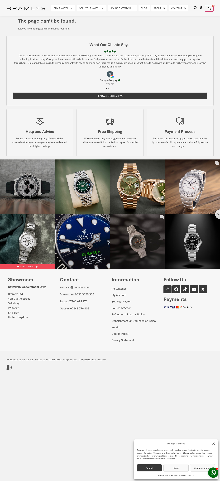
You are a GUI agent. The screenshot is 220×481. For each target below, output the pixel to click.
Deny (176, 467)
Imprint (191, 475)
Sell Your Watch (121, 294)
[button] (213, 443)
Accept (149, 467)
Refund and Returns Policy (128, 307)
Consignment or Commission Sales (134, 313)
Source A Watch (121, 300)
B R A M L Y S (26, 8)
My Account (119, 287)
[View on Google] (110, 67)
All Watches (119, 281)
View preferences (203, 467)
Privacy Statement (178, 475)
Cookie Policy (164, 475)
